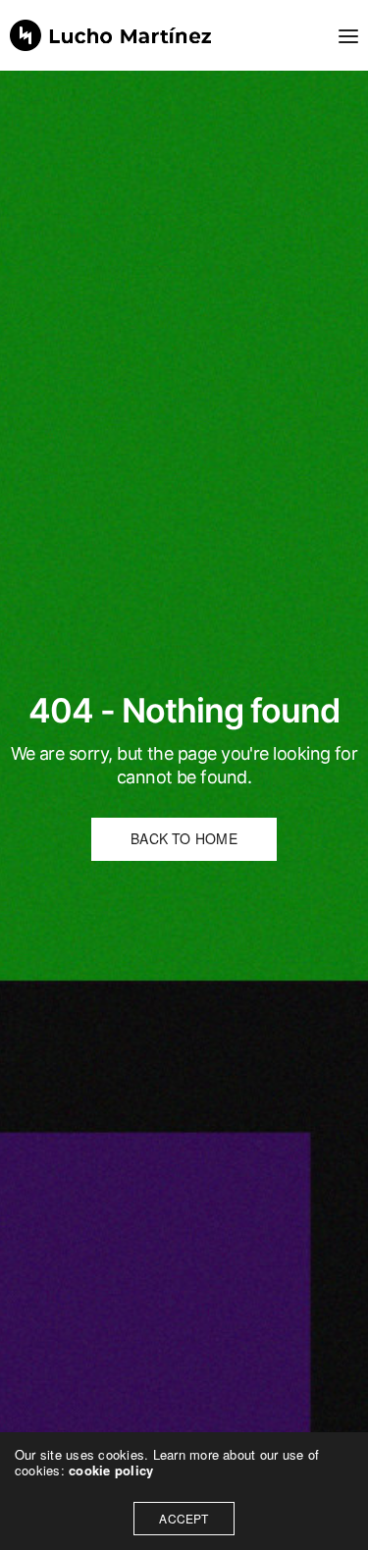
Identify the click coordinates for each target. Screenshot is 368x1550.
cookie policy (111, 1470)
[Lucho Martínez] (111, 35)
